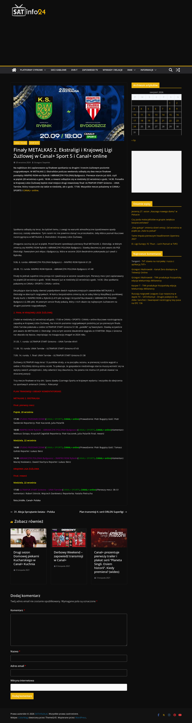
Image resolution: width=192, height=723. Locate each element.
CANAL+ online (30, 190)
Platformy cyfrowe (31, 69)
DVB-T (74, 69)
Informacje (147, 69)
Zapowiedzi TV (90, 69)
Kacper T (136, 285)
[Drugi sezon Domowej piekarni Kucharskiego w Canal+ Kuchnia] (28, 530)
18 (142, 120)
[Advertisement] (96, 43)
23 (177, 120)
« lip (134, 140)
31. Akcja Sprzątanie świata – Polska (34, 511)
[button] (44, 70)
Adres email (18, 666)
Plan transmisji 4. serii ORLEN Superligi (101, 511)
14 (163, 114)
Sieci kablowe (58, 69)
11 (142, 114)
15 (170, 114)
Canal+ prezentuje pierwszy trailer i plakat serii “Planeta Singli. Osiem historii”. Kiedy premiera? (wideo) (108, 562)
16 (177, 114)
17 (135, 120)
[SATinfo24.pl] (14, 70)
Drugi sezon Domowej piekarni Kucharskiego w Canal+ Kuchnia (26, 558)
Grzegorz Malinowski (142, 269)
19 (149, 120)
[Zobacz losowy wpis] (178, 70)
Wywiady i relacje (113, 69)
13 (156, 114)
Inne (129, 69)
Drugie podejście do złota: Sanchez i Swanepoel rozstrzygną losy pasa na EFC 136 (156, 300)
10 (135, 114)
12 (149, 114)
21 (163, 120)
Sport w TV (34, 143)
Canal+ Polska (20, 143)
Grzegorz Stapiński (42, 162)
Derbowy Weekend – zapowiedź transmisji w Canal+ (68, 556)
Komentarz (17, 610)
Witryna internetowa (22, 680)
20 (156, 120)
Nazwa (15, 651)
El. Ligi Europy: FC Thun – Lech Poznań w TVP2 (155, 243)
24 (135, 126)
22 (170, 120)
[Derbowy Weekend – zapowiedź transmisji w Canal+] (69, 530)
